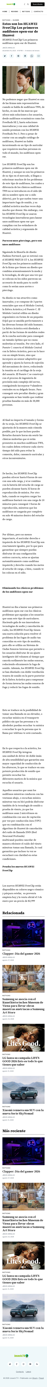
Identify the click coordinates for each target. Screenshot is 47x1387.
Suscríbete (38, 4)
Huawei (16, 20)
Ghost (34, 1378)
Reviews (14, 11)
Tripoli (41, 1378)
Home (4, 11)
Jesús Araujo (8, 48)
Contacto (38, 11)
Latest (28, 1372)
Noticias (26, 11)
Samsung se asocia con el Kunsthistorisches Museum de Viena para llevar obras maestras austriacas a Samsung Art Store (23, 1005)
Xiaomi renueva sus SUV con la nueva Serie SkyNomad (23, 1111)
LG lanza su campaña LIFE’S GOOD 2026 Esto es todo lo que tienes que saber (22, 1061)
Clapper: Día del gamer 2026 (21, 954)
